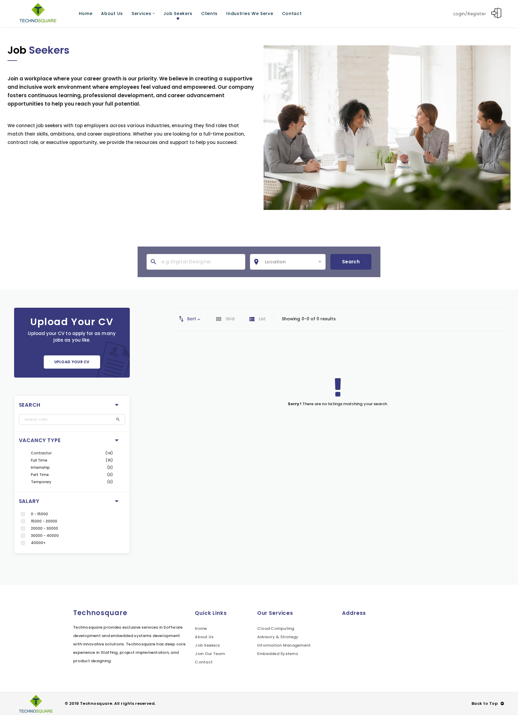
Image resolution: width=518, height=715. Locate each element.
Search (351, 262)
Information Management (284, 645)
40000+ (38, 542)
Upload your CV (72, 361)
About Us (204, 637)
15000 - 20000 (44, 521)
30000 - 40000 (45, 535)
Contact (204, 662)
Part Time (40, 474)
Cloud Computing (275, 628)
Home (201, 628)
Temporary (41, 481)
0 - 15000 (39, 513)
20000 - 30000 (44, 528)
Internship (40, 467)
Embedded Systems (277, 654)
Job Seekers (207, 645)
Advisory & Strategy (278, 637)
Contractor (41, 453)
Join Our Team (210, 654)
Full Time (39, 460)
